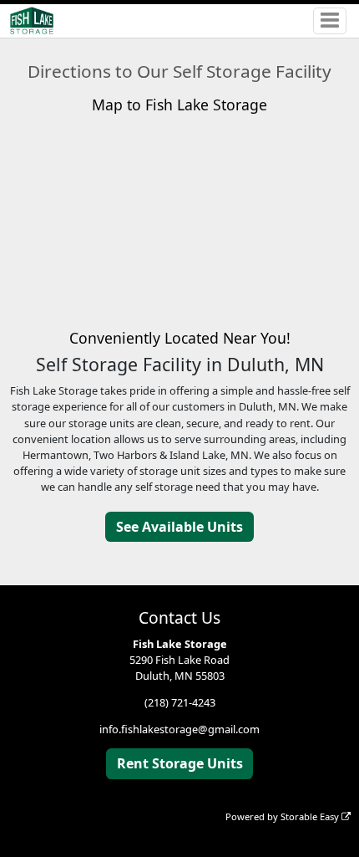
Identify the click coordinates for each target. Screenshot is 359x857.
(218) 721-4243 (179, 702)
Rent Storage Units (180, 763)
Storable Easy (311, 816)
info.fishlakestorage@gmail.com (179, 729)
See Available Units (179, 527)
